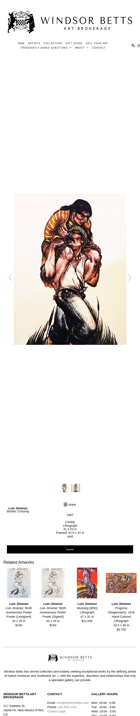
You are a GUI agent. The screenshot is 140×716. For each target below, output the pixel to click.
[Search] (133, 45)
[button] (46, 48)
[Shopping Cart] (138, 45)
